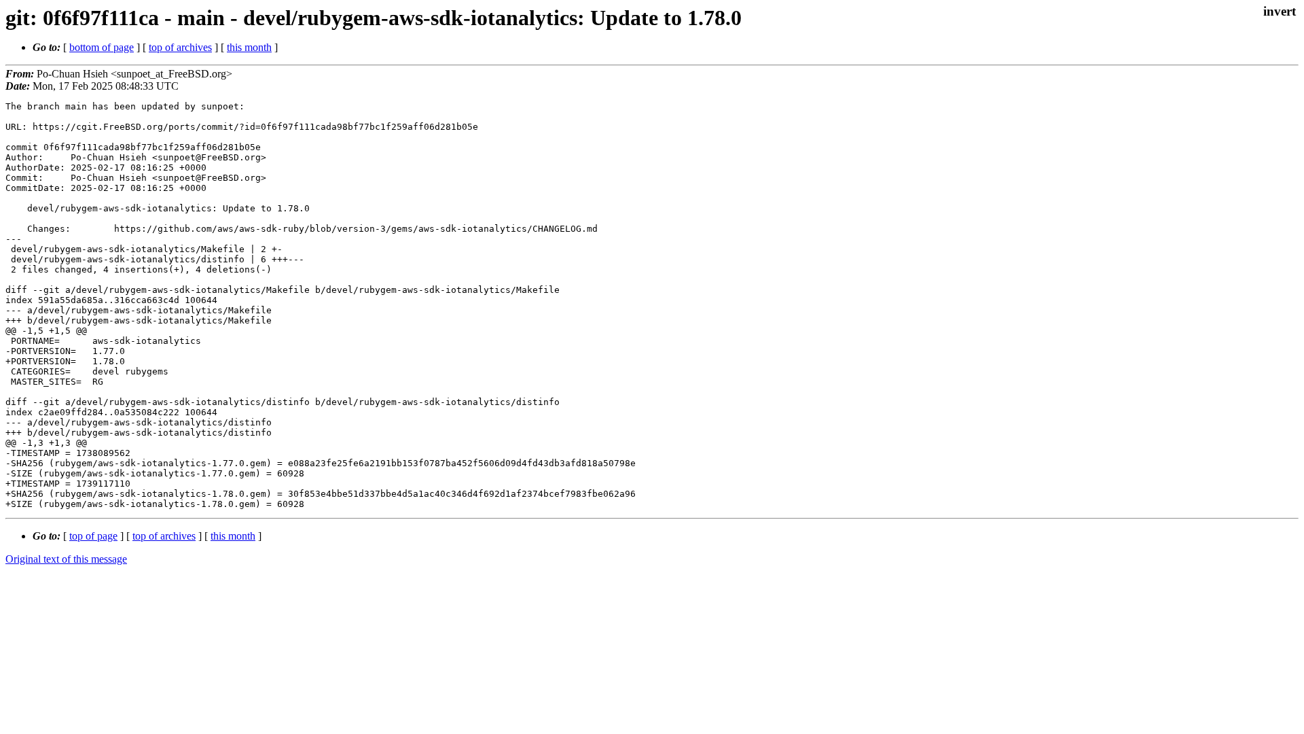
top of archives (180, 47)
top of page (93, 536)
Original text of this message (66, 559)
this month (249, 47)
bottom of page (101, 47)
